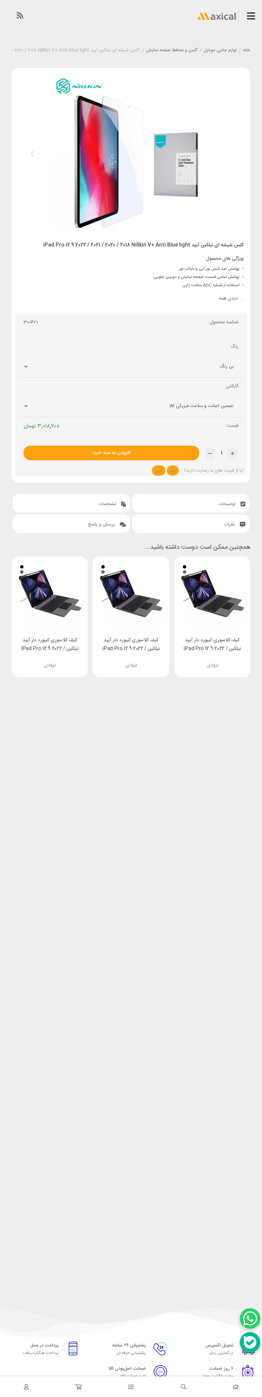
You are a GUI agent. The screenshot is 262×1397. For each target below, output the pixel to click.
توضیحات (228, 504)
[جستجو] (183, 1387)
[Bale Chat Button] (250, 1342)
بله (173, 470)
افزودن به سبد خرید (111, 453)
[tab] (191, 503)
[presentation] (32, 153)
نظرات (230, 524)
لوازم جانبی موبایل (220, 50)
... (231, 298)
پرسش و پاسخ (102, 524)
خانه (246, 50)
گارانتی (232, 386)
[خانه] (235, 1387)
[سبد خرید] (79, 1387)
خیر (159, 470)
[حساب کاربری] (26, 1387)
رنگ (234, 346)
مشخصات (108, 504)
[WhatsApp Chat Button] (250, 1318)
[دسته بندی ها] (131, 1387)
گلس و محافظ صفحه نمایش (172, 50)
